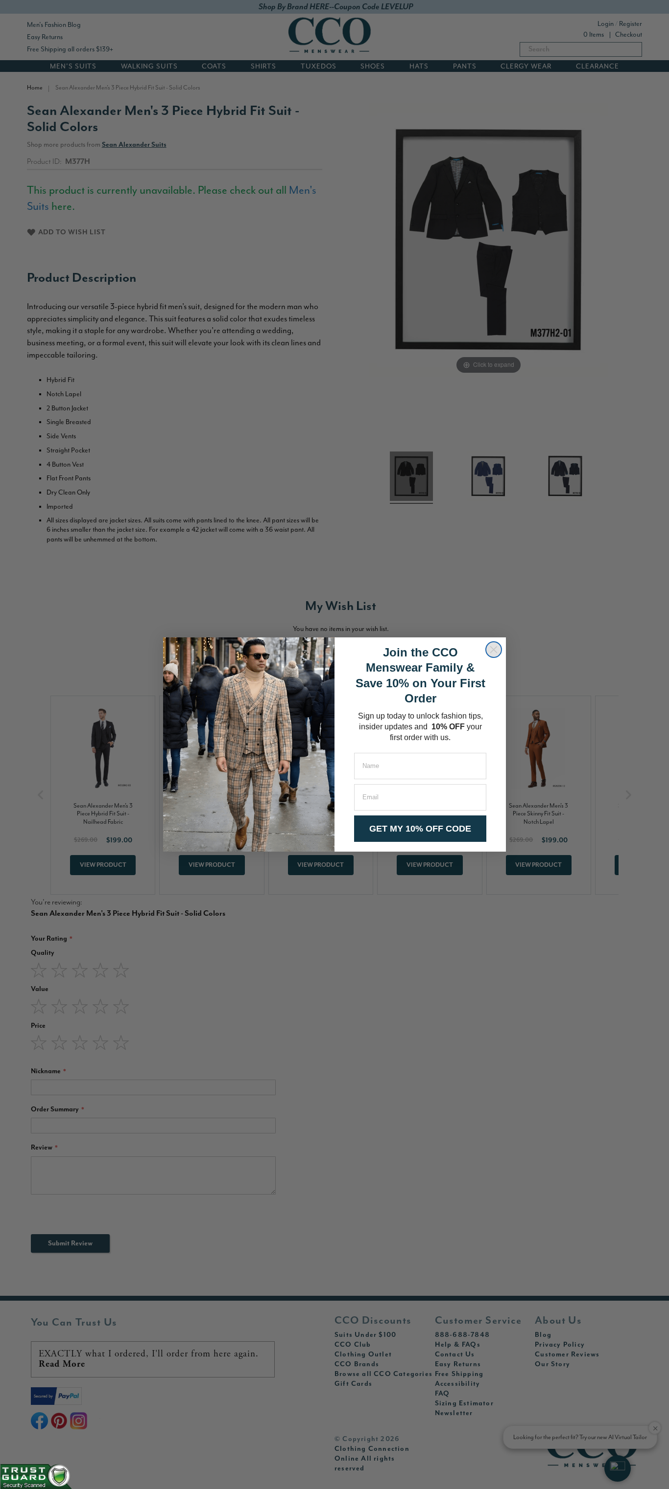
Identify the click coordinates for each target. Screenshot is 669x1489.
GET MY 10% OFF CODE (420, 829)
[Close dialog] (493, 649)
